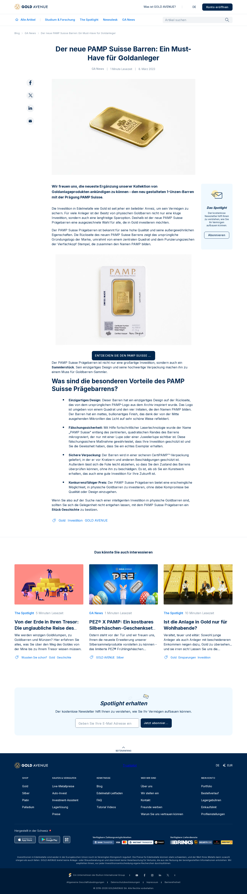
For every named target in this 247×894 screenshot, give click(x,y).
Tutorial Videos (106, 807)
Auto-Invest (59, 793)
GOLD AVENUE (96, 520)
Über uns (146, 786)
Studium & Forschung (60, 19)
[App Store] (25, 839)
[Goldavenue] (31, 7)
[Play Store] (49, 839)
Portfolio (206, 786)
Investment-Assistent (65, 800)
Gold (62, 520)
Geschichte (64, 657)
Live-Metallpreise (63, 786)
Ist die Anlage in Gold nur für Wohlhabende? (195, 625)
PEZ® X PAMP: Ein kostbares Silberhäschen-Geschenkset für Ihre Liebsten (121, 628)
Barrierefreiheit (172, 882)
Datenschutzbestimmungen (125, 882)
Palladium (28, 807)
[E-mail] (30, 121)
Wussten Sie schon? (34, 657)
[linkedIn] (30, 108)
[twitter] (30, 96)
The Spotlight (89, 19)
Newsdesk (110, 19)
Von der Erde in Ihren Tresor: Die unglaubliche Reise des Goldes (46, 628)
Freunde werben (151, 807)
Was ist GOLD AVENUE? (160, 7)
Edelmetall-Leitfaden (110, 793)
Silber (120, 657)
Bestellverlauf (210, 793)
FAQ (99, 800)
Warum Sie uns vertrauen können (162, 814)
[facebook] (30, 83)
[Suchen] (227, 20)
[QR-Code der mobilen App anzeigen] (66, 839)
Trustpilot (130, 765)
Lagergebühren (211, 800)
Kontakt (145, 800)
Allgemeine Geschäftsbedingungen (85, 882)
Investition (75, 520)
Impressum (152, 882)
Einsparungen (187, 657)
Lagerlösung (60, 807)
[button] (156, 723)
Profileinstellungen (213, 814)
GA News (128, 19)
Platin (25, 800)
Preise (56, 814)
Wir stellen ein (150, 793)
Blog (17, 33)
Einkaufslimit (209, 807)
